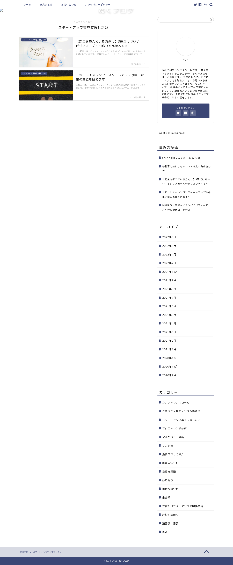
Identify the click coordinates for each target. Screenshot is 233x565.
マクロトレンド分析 (174, 428)
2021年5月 (169, 315)
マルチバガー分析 (173, 437)
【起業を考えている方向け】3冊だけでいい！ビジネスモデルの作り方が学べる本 (186, 181)
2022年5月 (169, 246)
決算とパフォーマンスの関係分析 (182, 506)
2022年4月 (169, 254)
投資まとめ (46, 4)
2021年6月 (169, 306)
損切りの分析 (170, 489)
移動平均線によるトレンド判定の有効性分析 (186, 168)
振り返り (167, 480)
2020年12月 (170, 358)
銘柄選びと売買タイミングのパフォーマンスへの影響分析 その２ (186, 207)
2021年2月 (169, 340)
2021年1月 (169, 349)
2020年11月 (170, 366)
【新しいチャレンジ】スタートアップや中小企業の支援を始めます (186, 194)
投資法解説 (169, 471)
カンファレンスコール (176, 402)
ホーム (27, 4)
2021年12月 (170, 272)
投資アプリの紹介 (173, 454)
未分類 (166, 497)
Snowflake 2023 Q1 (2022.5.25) (182, 157)
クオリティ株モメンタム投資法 (181, 411)
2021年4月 (169, 323)
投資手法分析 (170, 463)
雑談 (165, 532)
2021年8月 (169, 289)
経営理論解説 (170, 515)
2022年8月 (169, 237)
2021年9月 (169, 280)
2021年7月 (169, 297)
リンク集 (167, 445)
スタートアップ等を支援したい (181, 420)
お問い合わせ (68, 4)
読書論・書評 (170, 523)
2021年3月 (169, 332)
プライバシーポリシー (98, 4)
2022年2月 (169, 263)
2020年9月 (169, 375)
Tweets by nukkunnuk (171, 132)
